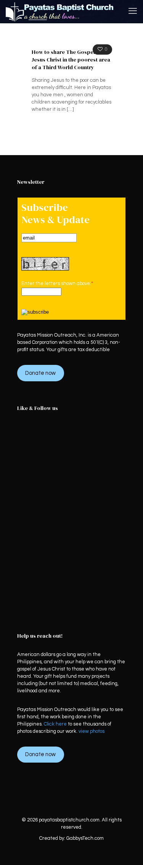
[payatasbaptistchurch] (60, 11)
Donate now (40, 373)
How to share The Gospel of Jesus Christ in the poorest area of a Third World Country (71, 59)
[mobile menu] (132, 11)
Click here (55, 724)
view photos (91, 731)
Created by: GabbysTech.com (71, 838)
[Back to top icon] (127, 849)
